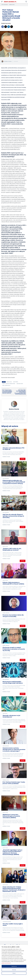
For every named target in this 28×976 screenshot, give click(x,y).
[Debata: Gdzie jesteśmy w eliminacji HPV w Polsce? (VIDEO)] (14, 570)
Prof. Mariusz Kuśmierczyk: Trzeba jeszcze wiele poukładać (14, 782)
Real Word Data (6, 385)
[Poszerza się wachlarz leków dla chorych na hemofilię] (14, 603)
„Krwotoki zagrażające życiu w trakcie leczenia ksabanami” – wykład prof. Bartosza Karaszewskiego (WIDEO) (12, 852)
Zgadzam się (14, 966)
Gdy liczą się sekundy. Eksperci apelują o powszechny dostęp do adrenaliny (13, 516)
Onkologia (11, 4)
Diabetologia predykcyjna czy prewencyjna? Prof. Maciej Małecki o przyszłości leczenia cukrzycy (14, 482)
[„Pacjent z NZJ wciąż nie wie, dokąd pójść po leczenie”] (14, 537)
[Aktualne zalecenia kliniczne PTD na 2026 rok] (14, 436)
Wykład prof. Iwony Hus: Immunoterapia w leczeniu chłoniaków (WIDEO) (11, 816)
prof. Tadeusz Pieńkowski (8, 383)
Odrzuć (14, 973)
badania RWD (20, 383)
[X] (5, 26)
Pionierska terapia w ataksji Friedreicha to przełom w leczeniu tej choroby (14, 649)
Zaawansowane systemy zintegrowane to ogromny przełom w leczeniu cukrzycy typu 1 (14, 749)
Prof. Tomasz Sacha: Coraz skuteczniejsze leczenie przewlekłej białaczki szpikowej (7, 392)
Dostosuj (14, 969)
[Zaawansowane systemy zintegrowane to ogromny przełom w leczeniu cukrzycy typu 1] (14, 736)
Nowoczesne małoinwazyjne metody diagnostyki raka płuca (13, 682)
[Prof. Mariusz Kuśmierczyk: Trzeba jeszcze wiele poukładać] (14, 770)
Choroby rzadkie (7, 921)
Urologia (5, 713)
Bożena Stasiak (8, 61)
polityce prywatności (6, 963)
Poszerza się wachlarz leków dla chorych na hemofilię (13, 615)
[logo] (10, 1)
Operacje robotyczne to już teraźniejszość (11, 716)
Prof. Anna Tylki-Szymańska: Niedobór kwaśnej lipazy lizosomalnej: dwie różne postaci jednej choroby (20, 392)
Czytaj (22, 458)
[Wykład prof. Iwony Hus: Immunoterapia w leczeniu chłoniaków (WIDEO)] (14, 803)
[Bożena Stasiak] (2, 61)
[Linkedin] (8, 26)
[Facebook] (2, 26)
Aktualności (4, 4)
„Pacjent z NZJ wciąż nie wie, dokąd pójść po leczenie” (12, 549)
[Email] (11, 26)
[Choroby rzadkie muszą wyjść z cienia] (14, 912)
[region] (14, 960)
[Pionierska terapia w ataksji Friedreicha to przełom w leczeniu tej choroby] (14, 635)
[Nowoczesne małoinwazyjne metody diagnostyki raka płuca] (14, 670)
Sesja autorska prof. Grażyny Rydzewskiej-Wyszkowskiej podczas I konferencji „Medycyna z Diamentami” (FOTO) (14, 889)
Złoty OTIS (5, 546)
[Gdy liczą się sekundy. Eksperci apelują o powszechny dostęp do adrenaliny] (14, 502)
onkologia (9, 381)
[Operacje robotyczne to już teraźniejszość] (14, 703)
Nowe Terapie (6, 645)
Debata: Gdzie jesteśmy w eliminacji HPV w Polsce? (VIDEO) (13, 583)
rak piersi (15, 381)
